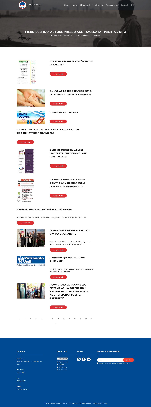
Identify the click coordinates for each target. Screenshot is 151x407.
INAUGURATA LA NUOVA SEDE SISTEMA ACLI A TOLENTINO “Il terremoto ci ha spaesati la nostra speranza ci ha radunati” (69, 291)
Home (66, 5)
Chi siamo (99, 5)
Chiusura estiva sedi (64, 112)
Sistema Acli (85, 5)
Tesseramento (112, 5)
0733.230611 (21, 372)
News (75, 5)
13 (91, 319)
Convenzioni (63, 367)
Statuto (61, 365)
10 (75, 319)
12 (86, 319)
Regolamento (63, 362)
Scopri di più (58, 74)
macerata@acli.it (22, 389)
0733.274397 (21, 381)
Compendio (63, 370)
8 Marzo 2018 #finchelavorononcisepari (44, 209)
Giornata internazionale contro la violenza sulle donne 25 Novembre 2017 (67, 183)
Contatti (124, 5)
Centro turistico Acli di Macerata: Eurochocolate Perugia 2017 (68, 153)
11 (80, 319)
